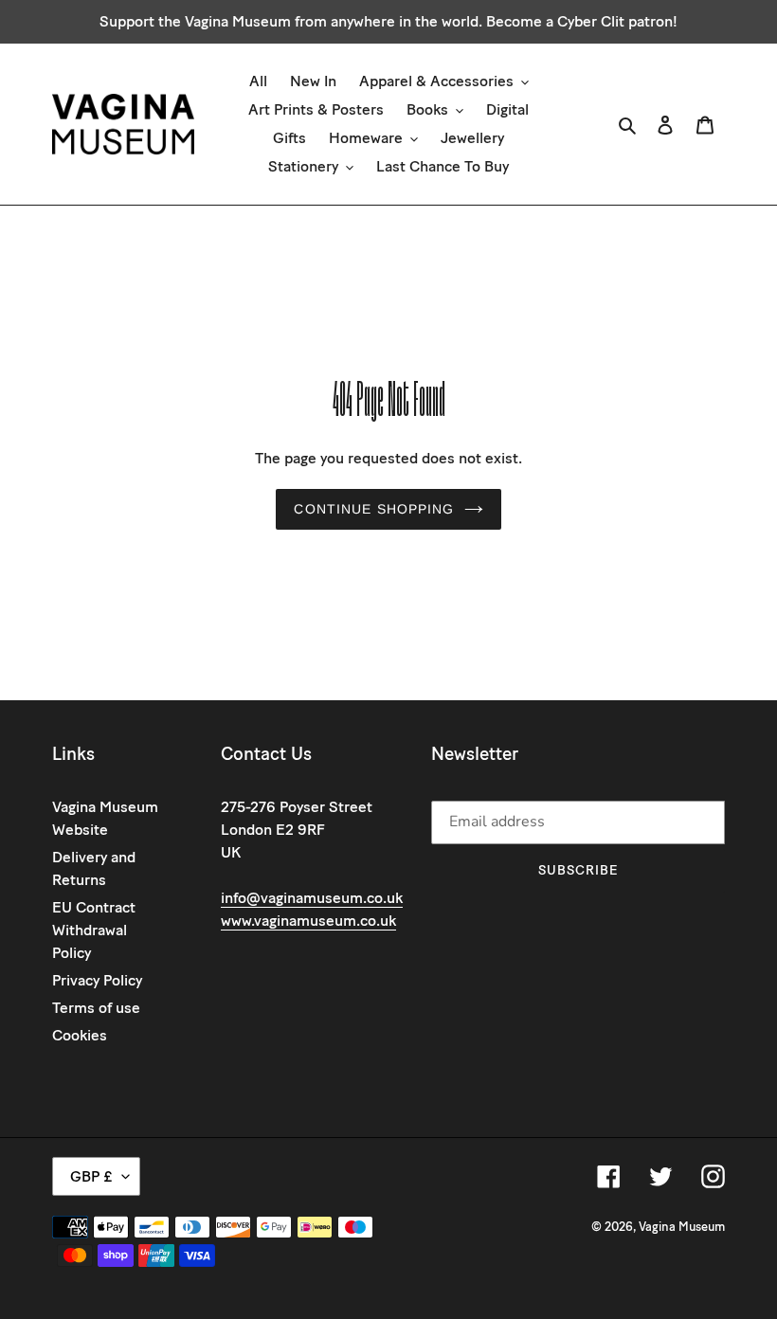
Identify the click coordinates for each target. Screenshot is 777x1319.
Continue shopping (374, 508)
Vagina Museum (682, 1227)
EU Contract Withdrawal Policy (94, 930)
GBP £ (91, 1176)
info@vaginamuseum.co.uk (312, 898)
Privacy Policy (97, 980)
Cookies (79, 1035)
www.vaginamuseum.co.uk (308, 921)
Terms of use (96, 1008)
